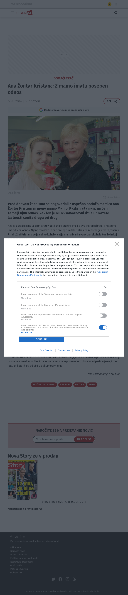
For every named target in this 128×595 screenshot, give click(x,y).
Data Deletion (46, 350)
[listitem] (64, 287)
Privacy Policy (82, 350)
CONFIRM (41, 339)
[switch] (103, 294)
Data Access (64, 350)
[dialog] (64, 297)
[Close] (118, 245)
